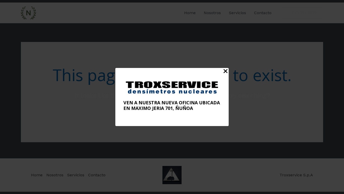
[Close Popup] (225, 71)
